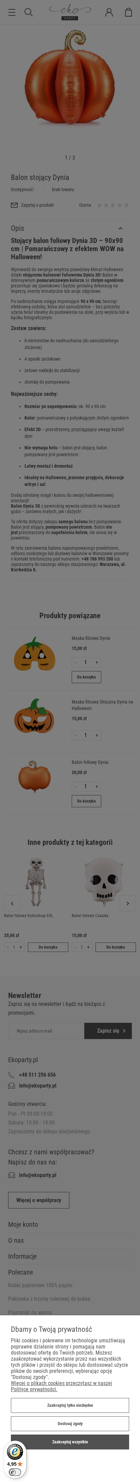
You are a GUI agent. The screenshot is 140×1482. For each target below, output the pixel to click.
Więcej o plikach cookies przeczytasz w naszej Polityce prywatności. (61, 1386)
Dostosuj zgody (70, 1423)
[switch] (15, 1472)
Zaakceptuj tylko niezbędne (70, 1405)
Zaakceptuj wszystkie (70, 1442)
